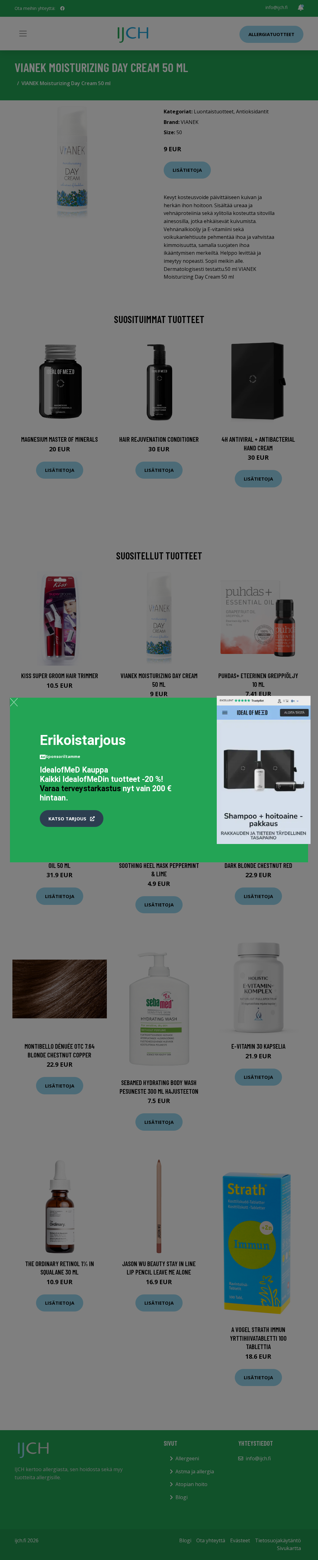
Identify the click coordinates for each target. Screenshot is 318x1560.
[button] (71, 818)
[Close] (14, 702)
